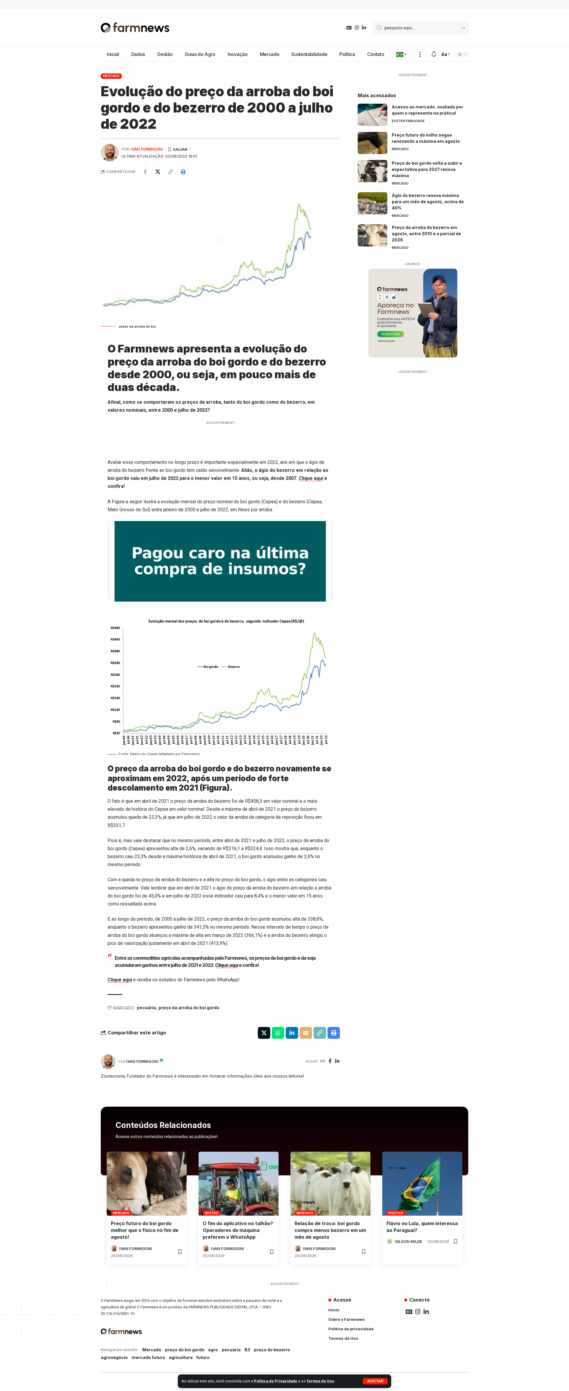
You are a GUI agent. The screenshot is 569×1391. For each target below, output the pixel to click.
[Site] (323, 1061)
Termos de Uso (320, 1381)
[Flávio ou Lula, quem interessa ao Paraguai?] (422, 1184)
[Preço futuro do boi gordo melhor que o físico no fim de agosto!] (147, 1184)
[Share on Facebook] (145, 172)
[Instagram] (356, 28)
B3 (247, 1349)
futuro (203, 1357)
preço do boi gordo (184, 1349)
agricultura (181, 1357)
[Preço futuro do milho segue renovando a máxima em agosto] (372, 143)
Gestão (211, 1213)
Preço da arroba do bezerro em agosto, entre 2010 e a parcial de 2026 (426, 233)
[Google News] (349, 28)
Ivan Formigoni (147, 149)
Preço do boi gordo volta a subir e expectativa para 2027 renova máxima (427, 169)
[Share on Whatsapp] (278, 1033)
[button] (375, 1381)
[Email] (306, 1033)
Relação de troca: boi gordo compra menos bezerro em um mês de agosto (330, 1230)
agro (213, 1349)
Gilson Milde (408, 1241)
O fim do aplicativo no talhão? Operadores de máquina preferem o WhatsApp (238, 1230)
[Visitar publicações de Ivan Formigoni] (110, 152)
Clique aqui (311, 478)
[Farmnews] (135, 28)
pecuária (146, 1007)
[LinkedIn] (363, 28)
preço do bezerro (272, 1349)
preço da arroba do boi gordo (189, 1007)
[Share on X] (158, 172)
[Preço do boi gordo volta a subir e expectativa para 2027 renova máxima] (372, 171)
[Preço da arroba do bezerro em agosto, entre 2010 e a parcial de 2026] (372, 235)
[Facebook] (330, 1061)
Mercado (111, 76)
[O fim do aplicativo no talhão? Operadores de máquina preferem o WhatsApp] (239, 1184)
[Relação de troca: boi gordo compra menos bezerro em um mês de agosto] (330, 1184)
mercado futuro (148, 1357)
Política (396, 1213)
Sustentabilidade (408, 121)
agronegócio (114, 1357)
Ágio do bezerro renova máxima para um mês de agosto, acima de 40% (428, 201)
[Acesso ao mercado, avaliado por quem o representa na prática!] (372, 115)
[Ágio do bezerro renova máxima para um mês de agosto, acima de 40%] (372, 203)
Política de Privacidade (275, 1381)
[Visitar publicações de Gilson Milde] (389, 1241)
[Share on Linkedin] (292, 1033)
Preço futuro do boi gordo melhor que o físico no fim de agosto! (144, 1230)
